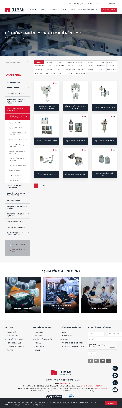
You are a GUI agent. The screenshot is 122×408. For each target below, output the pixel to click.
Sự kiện (65, 339)
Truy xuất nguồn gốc (15, 94)
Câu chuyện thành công (73, 346)
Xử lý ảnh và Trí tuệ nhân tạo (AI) (17, 207)
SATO (49, 66)
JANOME (60, 62)
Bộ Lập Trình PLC (15, 175)
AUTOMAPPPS (81, 62)
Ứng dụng (38, 336)
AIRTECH (49, 69)
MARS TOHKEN (39, 66)
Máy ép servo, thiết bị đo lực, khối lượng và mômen (16, 101)
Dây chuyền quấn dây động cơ (15, 215)
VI (98, 4)
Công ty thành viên (15, 346)
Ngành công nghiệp (43, 339)
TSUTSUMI (90, 62)
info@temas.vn (65, 383)
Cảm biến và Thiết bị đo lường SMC (17, 145)
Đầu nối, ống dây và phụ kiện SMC (18, 159)
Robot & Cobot (13, 88)
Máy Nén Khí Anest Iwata (18, 165)
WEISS (101, 69)
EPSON (101, 62)
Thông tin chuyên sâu (58, 10)
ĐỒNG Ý (111, 403)
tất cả (39, 62)
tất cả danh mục (13, 82)
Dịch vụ (43, 10)
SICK (91, 66)
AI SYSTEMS (39, 73)
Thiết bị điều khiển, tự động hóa (15, 109)
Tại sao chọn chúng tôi (87, 10)
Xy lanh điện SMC (15, 128)
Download (67, 336)
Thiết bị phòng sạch (15, 221)
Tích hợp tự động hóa (16, 227)
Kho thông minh (13, 201)
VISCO (60, 69)
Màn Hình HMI (14, 180)
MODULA (39, 69)
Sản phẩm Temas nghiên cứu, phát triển (16, 194)
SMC (80, 66)
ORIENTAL (80, 69)
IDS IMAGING (59, 66)
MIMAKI (91, 69)
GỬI (92, 354)
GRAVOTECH (111, 62)
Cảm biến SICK (14, 170)
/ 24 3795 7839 (97, 386)
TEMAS (49, 62)
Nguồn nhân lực (13, 343)
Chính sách (39, 346)
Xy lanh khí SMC (15, 123)
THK (59, 73)
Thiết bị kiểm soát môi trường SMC (17, 152)
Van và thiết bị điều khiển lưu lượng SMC (18, 134)
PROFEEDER (101, 66)
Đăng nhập (111, 4)
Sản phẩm (33, 10)
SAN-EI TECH (111, 69)
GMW (112, 66)
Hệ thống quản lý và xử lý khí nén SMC (18, 117)
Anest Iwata (80, 73)
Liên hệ (89, 4)
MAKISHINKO (70, 69)
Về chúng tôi (79, 4)
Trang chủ (11, 332)
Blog (73, 10)
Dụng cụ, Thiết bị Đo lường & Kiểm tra (15, 234)
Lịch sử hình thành (14, 339)
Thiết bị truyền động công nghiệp (15, 186)
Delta (70, 73)
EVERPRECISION (49, 73)
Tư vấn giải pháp (109, 10)
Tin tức (9, 350)
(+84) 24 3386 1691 (86, 386)
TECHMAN (70, 62)
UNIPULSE (70, 66)
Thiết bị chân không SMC (18, 140)
